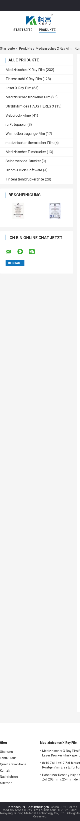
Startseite (22, 30)
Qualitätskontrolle (13, 764)
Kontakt (6, 770)
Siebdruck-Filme (18, 115)
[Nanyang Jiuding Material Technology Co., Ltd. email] (11, 251)
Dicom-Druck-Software (24, 170)
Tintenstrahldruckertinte (25, 179)
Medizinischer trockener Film (28, 97)
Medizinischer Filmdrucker (26, 152)
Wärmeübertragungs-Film (25, 134)
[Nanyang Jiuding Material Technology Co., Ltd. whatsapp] (22, 251)
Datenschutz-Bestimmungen (28, 807)
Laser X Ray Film (18, 88)
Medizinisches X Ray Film (54, 48)
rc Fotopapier (16, 124)
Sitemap (6, 783)
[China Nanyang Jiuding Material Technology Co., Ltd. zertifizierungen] (18, 211)
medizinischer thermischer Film (30, 143)
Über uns (6, 752)
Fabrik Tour (8, 758)
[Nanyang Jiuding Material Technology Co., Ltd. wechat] (34, 251)
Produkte (47, 30)
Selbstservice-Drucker (23, 161)
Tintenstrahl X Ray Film (24, 79)
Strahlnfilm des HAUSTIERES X (30, 106)
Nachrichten (9, 776)
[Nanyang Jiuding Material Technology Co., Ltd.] (40, 19)
